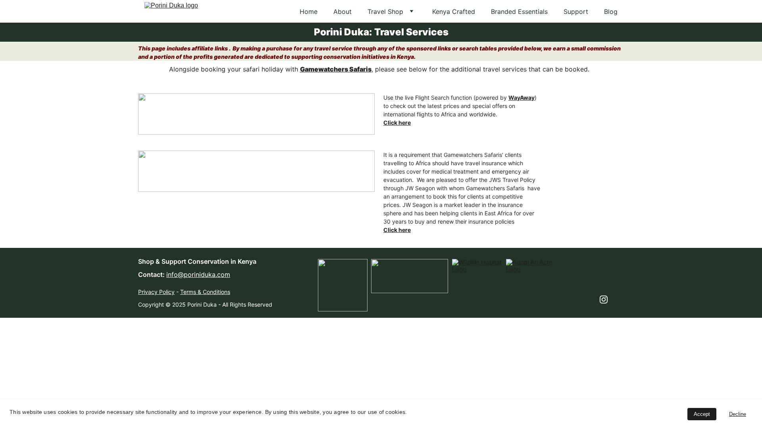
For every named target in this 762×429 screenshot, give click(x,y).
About (342, 11)
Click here (397, 122)
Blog (611, 11)
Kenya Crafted (453, 11)
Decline (737, 414)
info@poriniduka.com (198, 274)
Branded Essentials (519, 11)
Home (309, 11)
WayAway (521, 97)
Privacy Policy (156, 291)
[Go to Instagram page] (604, 299)
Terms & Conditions (205, 291)
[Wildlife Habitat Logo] (476, 275)
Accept (702, 414)
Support (576, 11)
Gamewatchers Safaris (335, 69)
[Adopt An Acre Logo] (531, 275)
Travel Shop (385, 11)
